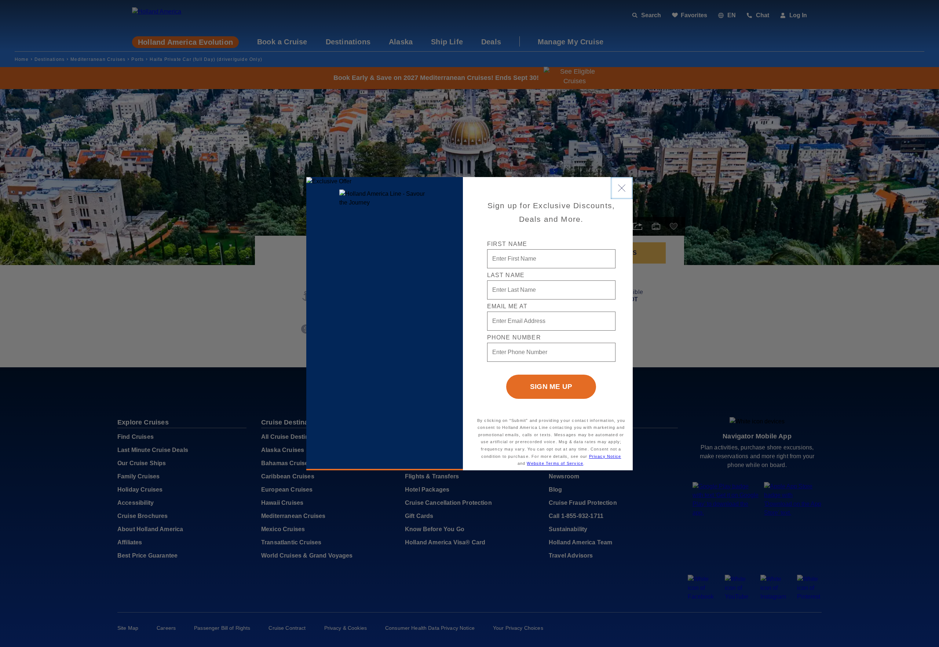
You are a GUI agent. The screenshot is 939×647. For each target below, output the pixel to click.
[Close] (622, 188)
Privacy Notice (605, 456)
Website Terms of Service (555, 463)
